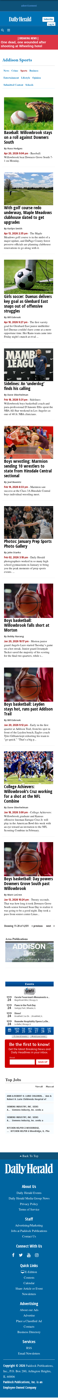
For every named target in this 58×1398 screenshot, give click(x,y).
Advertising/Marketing (29, 1225)
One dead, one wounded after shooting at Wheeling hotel (23, 44)
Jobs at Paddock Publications (29, 1231)
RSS (29, 1348)
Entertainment (11, 77)
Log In (51, 24)
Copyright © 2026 (14, 1366)
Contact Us (29, 1236)
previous (38, 926)
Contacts (29, 1326)
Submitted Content (13, 84)
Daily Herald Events (29, 1193)
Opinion (36, 77)
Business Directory (29, 1332)
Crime (14, 70)
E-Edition (30, 1272)
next (48, 926)
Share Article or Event (29, 1288)
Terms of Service (29, 1209)
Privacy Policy (29, 1204)
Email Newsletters (29, 1353)
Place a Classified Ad (29, 1321)
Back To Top (30, 1156)
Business (33, 70)
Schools (29, 84)
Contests (29, 1277)
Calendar (29, 1283)
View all (39, 1086)
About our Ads (29, 1310)
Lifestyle (25, 77)
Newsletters (29, 1294)
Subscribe (48, 19)
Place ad (50, 1086)
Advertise (29, 1315)
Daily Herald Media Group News (29, 1198)
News (6, 70)
